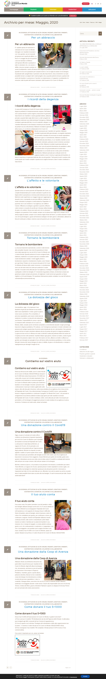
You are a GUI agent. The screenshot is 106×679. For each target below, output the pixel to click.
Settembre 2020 (84, 248)
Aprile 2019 (83, 283)
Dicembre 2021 (84, 215)
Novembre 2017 (84, 318)
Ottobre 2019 (83, 272)
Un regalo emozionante (86, 72)
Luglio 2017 (83, 327)
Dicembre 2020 (84, 242)
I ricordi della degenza (43, 99)
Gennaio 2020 (84, 265)
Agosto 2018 (83, 298)
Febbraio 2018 (84, 311)
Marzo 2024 (83, 163)
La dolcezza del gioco (43, 297)
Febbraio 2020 (84, 263)
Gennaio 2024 (84, 167)
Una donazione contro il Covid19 (43, 425)
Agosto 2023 (83, 176)
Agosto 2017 (83, 324)
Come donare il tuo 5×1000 (43, 606)
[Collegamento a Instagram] (100, 3)
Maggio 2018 (83, 305)
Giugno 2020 (83, 255)
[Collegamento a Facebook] (95, 3)
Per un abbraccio (43, 37)
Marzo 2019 (83, 285)
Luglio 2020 (83, 252)
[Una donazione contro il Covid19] (7, 423)
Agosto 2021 (83, 224)
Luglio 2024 (83, 154)
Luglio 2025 (83, 128)
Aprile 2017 (83, 333)
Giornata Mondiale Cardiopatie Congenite (90, 95)
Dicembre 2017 (84, 316)
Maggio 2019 (83, 281)
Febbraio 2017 (84, 338)
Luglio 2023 (83, 178)
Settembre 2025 (84, 124)
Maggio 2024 (83, 158)
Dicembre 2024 (84, 143)
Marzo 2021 (83, 235)
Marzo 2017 (83, 335)
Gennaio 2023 (84, 191)
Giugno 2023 (83, 180)
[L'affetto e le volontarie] (7, 178)
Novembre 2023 (84, 172)
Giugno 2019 (83, 279)
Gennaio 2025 (84, 141)
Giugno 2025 (83, 130)
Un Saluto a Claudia (85, 62)
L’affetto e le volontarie (43, 180)
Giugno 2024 (83, 156)
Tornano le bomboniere (43, 237)
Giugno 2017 (83, 329)
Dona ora (85, 3)
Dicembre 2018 (84, 290)
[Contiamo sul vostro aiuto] (7, 361)
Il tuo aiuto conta (43, 494)
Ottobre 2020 (83, 246)
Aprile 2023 (83, 185)
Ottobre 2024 (83, 148)
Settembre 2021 (84, 222)
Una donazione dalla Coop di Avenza (43, 551)
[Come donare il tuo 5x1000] (7, 604)
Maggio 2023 (83, 183)
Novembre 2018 (84, 292)
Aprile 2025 (83, 135)
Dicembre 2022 (84, 193)
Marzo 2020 (83, 261)
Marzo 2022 (83, 209)
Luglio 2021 (83, 226)
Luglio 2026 (83, 106)
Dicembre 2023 (84, 169)
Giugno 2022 (83, 202)
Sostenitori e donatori (32, 35)
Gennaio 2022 (84, 213)
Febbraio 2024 (84, 165)
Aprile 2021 (83, 233)
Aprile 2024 (83, 161)
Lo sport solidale (84, 67)
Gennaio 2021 (84, 239)
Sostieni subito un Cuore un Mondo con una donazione (52, 15)
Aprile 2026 (83, 108)
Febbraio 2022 (84, 211)
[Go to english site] (92, 4)
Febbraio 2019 (84, 287)
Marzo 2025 (83, 137)
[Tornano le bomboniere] (7, 235)
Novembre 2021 (84, 217)
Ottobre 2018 (83, 294)
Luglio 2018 (83, 300)
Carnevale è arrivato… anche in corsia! (90, 90)
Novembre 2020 (84, 244)
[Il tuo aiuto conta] (7, 492)
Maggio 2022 (83, 204)
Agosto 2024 (83, 152)
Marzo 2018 (83, 309)
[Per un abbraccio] (7, 35)
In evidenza (23, 32)
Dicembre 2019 (84, 268)
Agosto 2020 (83, 250)
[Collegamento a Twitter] (98, 3)
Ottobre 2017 (83, 320)
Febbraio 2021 (84, 237)
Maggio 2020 (83, 257)
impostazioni (73, 677)
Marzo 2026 (83, 110)
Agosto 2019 (83, 276)
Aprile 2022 (83, 207)
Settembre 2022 (84, 200)
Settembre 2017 (84, 322)
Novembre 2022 (84, 196)
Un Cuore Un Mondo (49, 87)
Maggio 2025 (83, 132)
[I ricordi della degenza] (7, 97)
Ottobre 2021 (83, 220)
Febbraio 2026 (84, 113)
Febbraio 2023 (84, 189)
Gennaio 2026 (84, 115)
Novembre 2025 (84, 119)
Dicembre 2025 (84, 117)
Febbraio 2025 (84, 139)
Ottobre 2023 (83, 174)
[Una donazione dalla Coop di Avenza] (7, 549)
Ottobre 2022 (83, 198)
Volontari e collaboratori (52, 35)
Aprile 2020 (83, 259)
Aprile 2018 (83, 307)
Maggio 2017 (83, 331)
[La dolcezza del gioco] (7, 295)
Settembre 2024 (84, 150)
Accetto (85, 676)
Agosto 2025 (83, 126)
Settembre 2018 (84, 296)
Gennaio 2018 (84, 314)
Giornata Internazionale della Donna (89, 57)
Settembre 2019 (84, 274)
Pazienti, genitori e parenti (57, 32)
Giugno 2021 (83, 228)
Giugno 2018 (83, 303)
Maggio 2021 (83, 231)
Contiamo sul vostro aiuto (43, 361)
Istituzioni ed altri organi (37, 32)
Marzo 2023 (83, 187)
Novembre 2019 (84, 270)
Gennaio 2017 (84, 340)
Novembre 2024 (84, 145)
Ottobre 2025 (83, 121)
